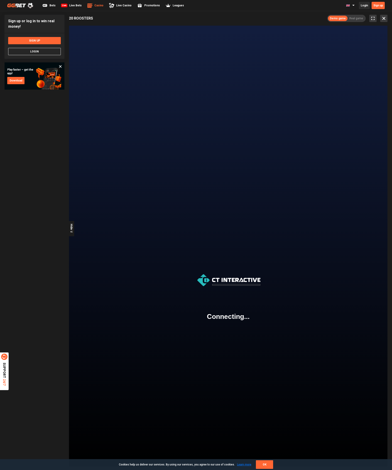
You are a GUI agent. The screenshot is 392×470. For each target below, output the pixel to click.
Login (364, 5)
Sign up (378, 5)
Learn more (244, 464)
